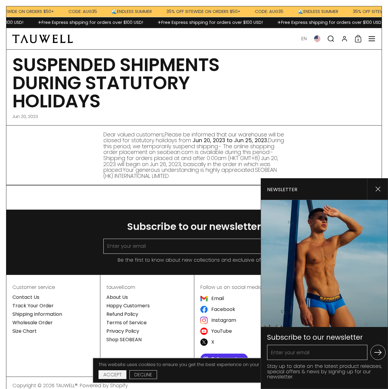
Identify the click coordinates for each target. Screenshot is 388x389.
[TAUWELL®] (42, 38)
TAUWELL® (67, 385)
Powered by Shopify (104, 385)
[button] (304, 38)
